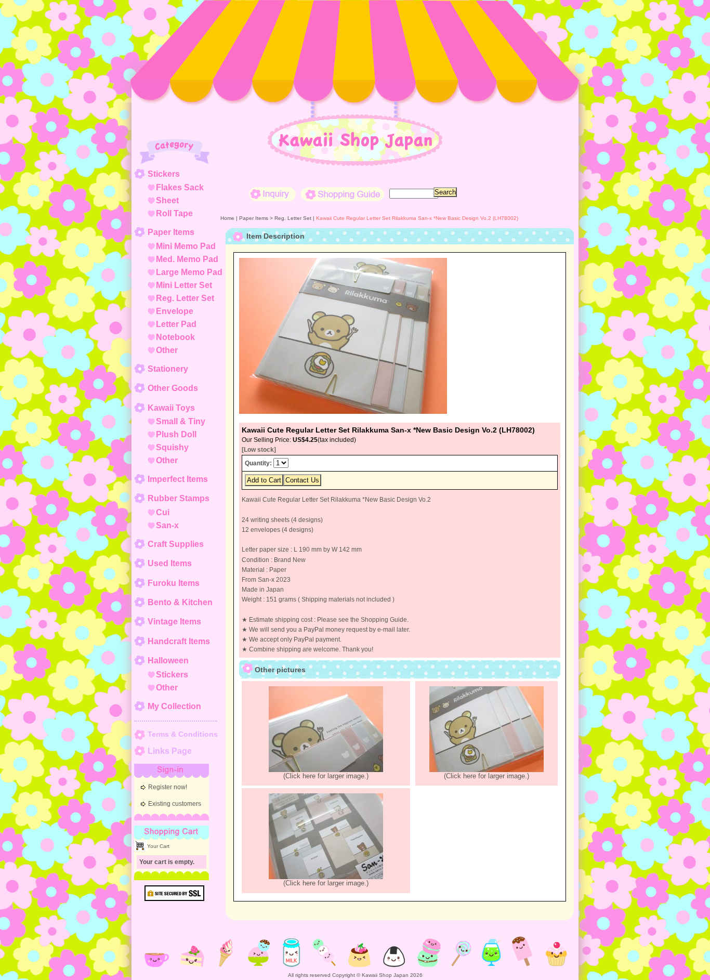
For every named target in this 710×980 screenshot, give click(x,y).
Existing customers (174, 803)
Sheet (167, 200)
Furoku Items (174, 583)
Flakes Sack (180, 187)
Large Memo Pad (189, 272)
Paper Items (171, 232)
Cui (162, 512)
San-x (167, 525)
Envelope (174, 311)
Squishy (172, 447)
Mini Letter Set (184, 285)
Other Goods (173, 388)
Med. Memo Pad (187, 259)
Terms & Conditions (183, 734)
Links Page (170, 751)
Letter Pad (176, 324)
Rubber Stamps (178, 498)
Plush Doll (176, 434)
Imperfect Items (178, 479)
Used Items (170, 563)
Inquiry (272, 194)
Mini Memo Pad (186, 246)
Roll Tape (174, 213)
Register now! (167, 787)
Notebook (175, 337)
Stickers (164, 173)
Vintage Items (174, 621)
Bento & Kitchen (180, 602)
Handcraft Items (179, 641)
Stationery (168, 368)
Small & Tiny (180, 421)
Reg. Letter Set (185, 298)
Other (167, 350)
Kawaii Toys (171, 407)
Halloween (168, 660)
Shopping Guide (342, 194)
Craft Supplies (176, 544)
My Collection (174, 706)
